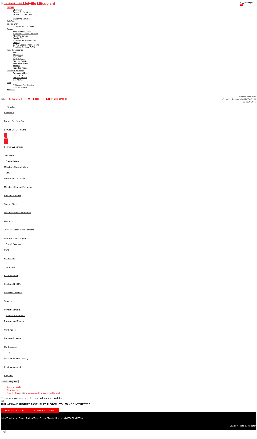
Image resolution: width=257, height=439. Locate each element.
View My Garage (33, 393)
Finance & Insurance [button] (15, 71)
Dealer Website (237, 426)
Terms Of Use (39, 418)
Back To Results (14, 387)
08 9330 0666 (249, 102)
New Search (12, 390)
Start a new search (15, 410)
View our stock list (44, 410)
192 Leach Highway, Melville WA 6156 (238, 99)
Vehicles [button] (10, 8)
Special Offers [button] (12, 24)
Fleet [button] (9, 83)
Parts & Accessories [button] (15, 50)
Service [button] (10, 29)
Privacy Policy (25, 418)
